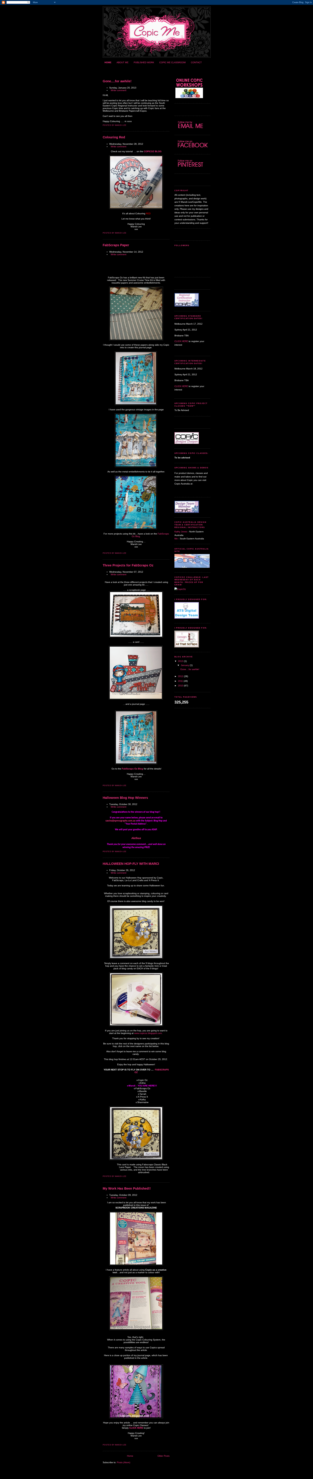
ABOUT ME (122, 62)
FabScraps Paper (116, 245)
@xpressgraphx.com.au (123, 821)
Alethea (136, 838)
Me (176, 538)
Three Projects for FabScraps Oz (128, 565)
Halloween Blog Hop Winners (125, 797)
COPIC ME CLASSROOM (172, 62)
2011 (180, 681)
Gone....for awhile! (117, 81)
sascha (108, 821)
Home (130, 1456)
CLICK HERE (181, 341)
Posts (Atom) (123, 1462)
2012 (180, 676)
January (185, 665)
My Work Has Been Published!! (127, 1188)
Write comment (118, 90)
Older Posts (163, 1456)
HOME (107, 62)
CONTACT (196, 62)
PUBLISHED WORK (144, 62)
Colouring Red (114, 137)
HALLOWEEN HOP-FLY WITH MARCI (131, 863)
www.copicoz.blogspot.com (148, 1033)
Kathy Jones (180, 531)
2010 (180, 685)
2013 (180, 661)
